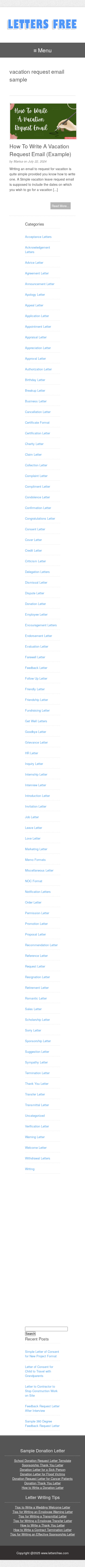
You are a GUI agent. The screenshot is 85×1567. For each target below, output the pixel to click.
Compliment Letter (37, 486)
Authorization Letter (38, 369)
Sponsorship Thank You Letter (42, 1465)
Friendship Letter (36, 699)
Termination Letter (37, 1073)
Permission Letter (37, 913)
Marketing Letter (36, 849)
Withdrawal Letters (37, 1158)
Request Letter (35, 966)
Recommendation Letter (41, 945)
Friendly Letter (35, 689)
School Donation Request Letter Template (42, 1460)
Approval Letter (35, 358)
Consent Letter (35, 529)
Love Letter (32, 838)
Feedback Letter (36, 667)
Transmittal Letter (37, 1105)
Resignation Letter (37, 977)
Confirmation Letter (38, 507)
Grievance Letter (36, 742)
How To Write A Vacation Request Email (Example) (40, 150)
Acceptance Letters (38, 236)
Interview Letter (35, 785)
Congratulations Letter (40, 518)
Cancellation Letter (38, 411)
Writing (29, 1169)
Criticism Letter (35, 561)
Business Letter (36, 401)
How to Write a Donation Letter (43, 1487)
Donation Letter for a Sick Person (42, 1469)
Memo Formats (35, 859)
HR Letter (31, 753)
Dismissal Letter (36, 582)
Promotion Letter (36, 923)
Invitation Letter (35, 806)
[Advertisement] (44, 1254)
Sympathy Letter (36, 1062)
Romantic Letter (36, 998)
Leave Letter (33, 827)
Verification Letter (37, 1126)
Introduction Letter (37, 795)
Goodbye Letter (35, 731)
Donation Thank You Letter (42, 1483)
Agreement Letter (37, 273)
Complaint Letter (36, 475)
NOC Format (33, 881)
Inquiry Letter (34, 763)
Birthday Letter (35, 379)
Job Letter (32, 817)
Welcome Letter (36, 1147)
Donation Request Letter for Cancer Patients (42, 1478)
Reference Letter (36, 955)
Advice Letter (34, 262)
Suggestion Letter (37, 1051)
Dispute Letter (34, 593)
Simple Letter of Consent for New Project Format (42, 1353)
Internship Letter (36, 774)
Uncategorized (35, 1115)
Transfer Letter (35, 1094)
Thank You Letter (36, 1083)
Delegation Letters (37, 571)
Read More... (60, 206)
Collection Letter (36, 465)
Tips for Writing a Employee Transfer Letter (42, 1520)
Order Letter (33, 902)
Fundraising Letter (37, 710)
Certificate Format (37, 422)
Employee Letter (36, 614)
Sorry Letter (33, 1030)
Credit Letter (33, 550)
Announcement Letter (39, 284)
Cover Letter (33, 539)
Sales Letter (33, 1009)
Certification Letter (37, 433)
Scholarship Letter (37, 1019)
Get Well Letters (36, 721)
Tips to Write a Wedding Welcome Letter (42, 1507)
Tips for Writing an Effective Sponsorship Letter (42, 1534)
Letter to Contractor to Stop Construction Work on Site (41, 1391)
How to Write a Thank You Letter (42, 1525)
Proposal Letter (35, 934)
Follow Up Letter (36, 678)
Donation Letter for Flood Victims (42, 1474)
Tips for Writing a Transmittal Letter (42, 1516)
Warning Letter (35, 1137)
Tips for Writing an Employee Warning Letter (43, 1511)
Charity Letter (34, 443)
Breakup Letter (35, 390)
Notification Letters (38, 891)
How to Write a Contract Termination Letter (42, 1529)
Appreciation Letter (38, 347)
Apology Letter (35, 294)
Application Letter (37, 315)
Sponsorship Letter (38, 1041)
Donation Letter (35, 603)
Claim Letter (33, 454)
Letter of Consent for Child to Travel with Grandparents (39, 1371)
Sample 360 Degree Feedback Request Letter (42, 1423)
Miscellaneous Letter (39, 870)
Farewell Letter (35, 657)
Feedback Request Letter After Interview (42, 1408)
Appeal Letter (34, 305)
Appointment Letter (38, 326)
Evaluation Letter (36, 646)
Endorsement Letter (38, 635)
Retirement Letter (37, 987)
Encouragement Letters (41, 625)
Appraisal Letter (36, 337)
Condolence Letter (37, 497)
